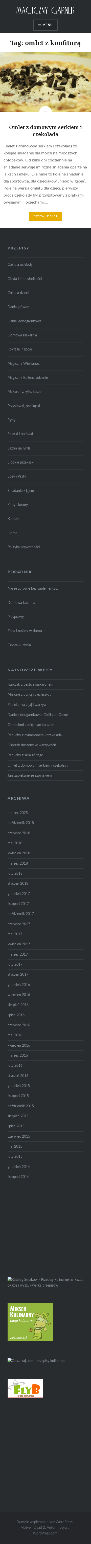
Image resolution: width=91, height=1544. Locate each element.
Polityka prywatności (24, 547)
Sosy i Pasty (17, 476)
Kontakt (14, 519)
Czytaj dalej (45, 216)
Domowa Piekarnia (22, 335)
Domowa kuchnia (21, 603)
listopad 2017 (18, 904)
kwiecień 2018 (19, 853)
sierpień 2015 (18, 1116)
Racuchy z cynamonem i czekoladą (35, 735)
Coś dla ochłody (20, 264)
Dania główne (18, 307)
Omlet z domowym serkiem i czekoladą (38, 765)
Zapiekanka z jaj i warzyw (27, 705)
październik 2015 (21, 1106)
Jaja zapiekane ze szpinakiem (30, 775)
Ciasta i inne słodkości (25, 279)
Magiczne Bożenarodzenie (28, 378)
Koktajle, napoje (20, 349)
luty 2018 (15, 873)
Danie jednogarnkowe (24, 321)
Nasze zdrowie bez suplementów (33, 588)
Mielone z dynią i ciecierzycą (29, 694)
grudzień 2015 (19, 1086)
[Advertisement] (45, 1228)
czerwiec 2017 (19, 924)
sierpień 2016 (18, 1005)
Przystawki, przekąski (24, 406)
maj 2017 (15, 934)
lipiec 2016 (16, 1015)
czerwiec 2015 (19, 1136)
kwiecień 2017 (19, 944)
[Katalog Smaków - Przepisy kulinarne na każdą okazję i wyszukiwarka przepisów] (45, 1285)
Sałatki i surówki (20, 434)
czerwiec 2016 (19, 1025)
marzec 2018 (18, 863)
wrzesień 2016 (19, 995)
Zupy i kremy (18, 505)
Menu (47, 25)
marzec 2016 (18, 1055)
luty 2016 (15, 1065)
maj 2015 (15, 1146)
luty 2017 (15, 964)
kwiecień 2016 (19, 1045)
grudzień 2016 (19, 985)
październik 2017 (21, 914)
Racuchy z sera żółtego (25, 755)
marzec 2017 (18, 954)
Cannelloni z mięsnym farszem (31, 725)
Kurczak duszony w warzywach (32, 745)
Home (12, 533)
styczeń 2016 (18, 1076)
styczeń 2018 (18, 883)
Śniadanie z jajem (21, 491)
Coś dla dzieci (18, 293)
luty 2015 (15, 1156)
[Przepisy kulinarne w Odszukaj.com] (36, 1361)
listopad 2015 (18, 1096)
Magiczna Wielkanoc (24, 364)
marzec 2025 (18, 813)
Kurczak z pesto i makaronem (30, 684)
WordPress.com (45, 1533)
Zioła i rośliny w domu (25, 631)
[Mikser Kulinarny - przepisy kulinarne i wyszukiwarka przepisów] (30, 1340)
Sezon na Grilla (19, 448)
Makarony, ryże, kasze (24, 392)
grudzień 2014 (19, 1167)
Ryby (11, 420)
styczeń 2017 (18, 974)
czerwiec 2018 (19, 833)
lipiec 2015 (16, 1126)
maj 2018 (15, 843)
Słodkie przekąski (21, 462)
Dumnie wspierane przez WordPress (44, 1522)
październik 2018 (21, 823)
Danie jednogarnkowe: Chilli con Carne (38, 715)
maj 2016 (15, 1035)
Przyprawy (16, 617)
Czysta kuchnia (19, 645)
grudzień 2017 (19, 894)
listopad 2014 (18, 1177)
